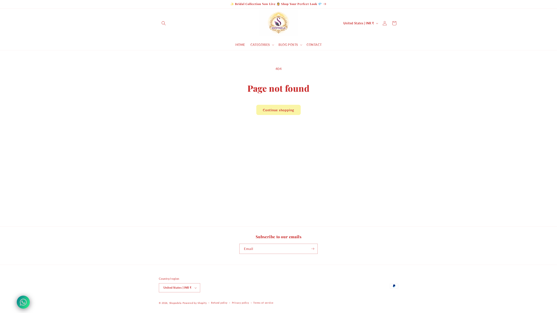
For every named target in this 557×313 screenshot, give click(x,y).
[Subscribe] (312, 249)
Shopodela (175, 302)
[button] (163, 23)
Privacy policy (240, 302)
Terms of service (263, 302)
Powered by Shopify (195, 302)
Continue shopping (278, 110)
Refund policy (219, 302)
